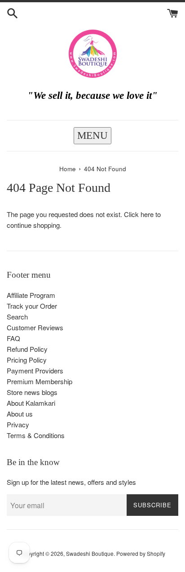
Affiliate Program (31, 295)
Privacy (18, 424)
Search (17, 316)
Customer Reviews (35, 327)
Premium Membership (39, 381)
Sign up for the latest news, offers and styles (71, 482)
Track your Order (32, 305)
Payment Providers (35, 370)
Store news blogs (32, 392)
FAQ (13, 338)
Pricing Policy (27, 359)
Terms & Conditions (36, 435)
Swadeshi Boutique (90, 553)
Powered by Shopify (140, 553)
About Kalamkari (31, 403)
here (147, 214)
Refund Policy (27, 349)
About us (20, 413)
